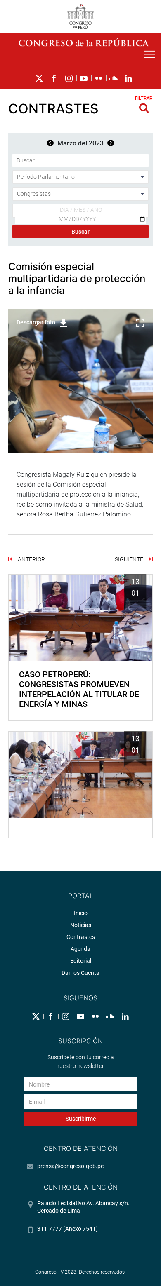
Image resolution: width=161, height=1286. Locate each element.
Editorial (80, 960)
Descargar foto (36, 322)
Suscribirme (81, 1118)
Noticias (80, 925)
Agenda (80, 949)
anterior (31, 559)
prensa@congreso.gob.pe (70, 1166)
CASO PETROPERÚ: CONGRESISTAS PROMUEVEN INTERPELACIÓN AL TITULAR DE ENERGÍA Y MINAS (79, 689)
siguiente (129, 559)
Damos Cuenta (80, 972)
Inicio (81, 913)
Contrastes (80, 937)
